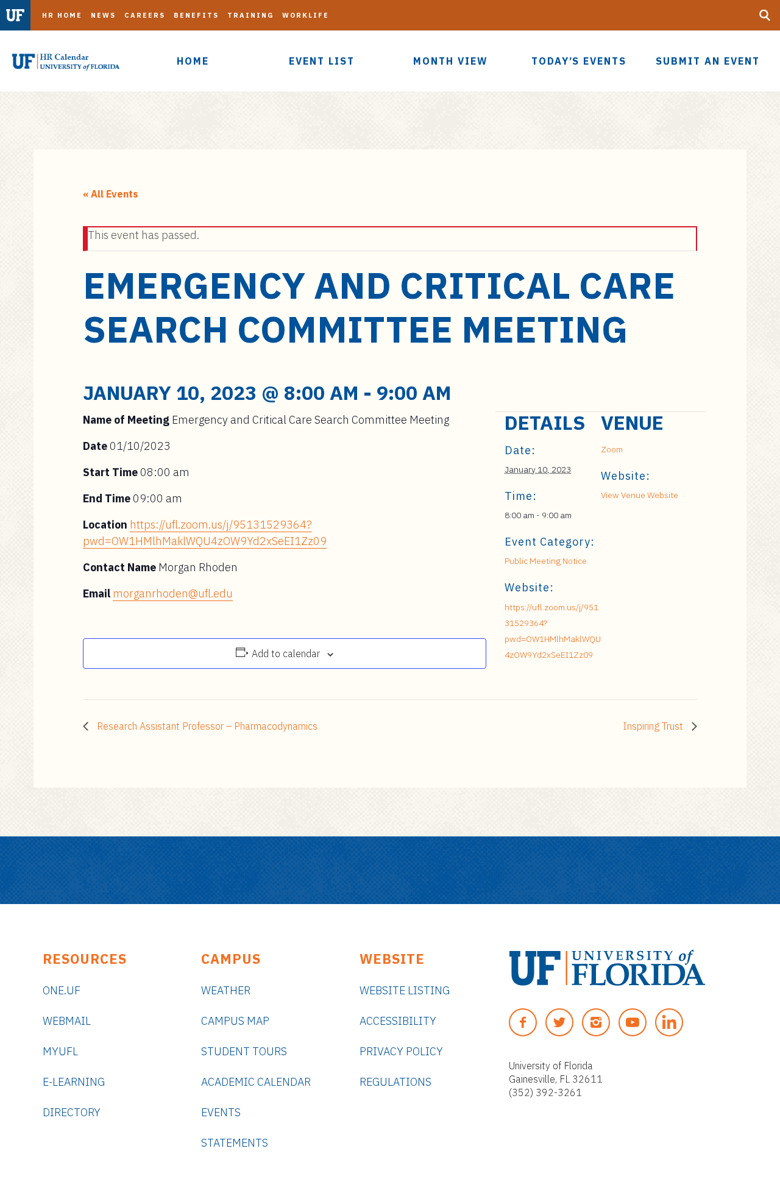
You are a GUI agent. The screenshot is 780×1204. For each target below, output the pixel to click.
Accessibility (398, 1021)
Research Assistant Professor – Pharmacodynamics (205, 726)
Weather (225, 990)
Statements (234, 1143)
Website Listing (405, 990)
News (103, 15)
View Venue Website (639, 495)
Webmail (67, 1021)
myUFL (60, 1051)
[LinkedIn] (669, 1022)
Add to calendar (286, 653)
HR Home (62, 15)
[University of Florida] (607, 968)
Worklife (305, 15)
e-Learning (74, 1082)
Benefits (196, 15)
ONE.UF (61, 990)
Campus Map (235, 1021)
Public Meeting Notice (546, 560)
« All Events (110, 194)
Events (221, 1112)
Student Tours (244, 1051)
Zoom (612, 449)
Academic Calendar (256, 1082)
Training (250, 15)
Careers (144, 15)
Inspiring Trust (654, 726)
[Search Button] (765, 15)
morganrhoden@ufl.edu (173, 593)
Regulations (395, 1082)
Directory (72, 1112)
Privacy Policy (401, 1051)
